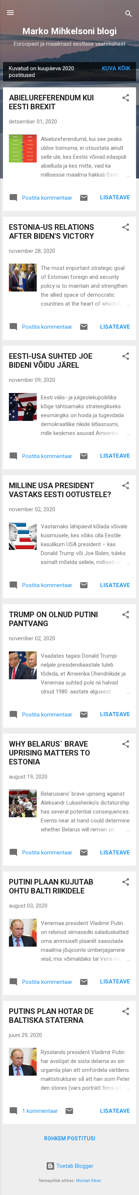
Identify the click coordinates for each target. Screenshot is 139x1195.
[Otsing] (128, 15)
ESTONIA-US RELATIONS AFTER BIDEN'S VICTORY (51, 232)
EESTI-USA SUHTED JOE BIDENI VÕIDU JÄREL (50, 361)
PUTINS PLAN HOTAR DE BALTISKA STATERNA (51, 1016)
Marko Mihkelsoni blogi (69, 31)
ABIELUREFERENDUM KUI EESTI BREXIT (51, 102)
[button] (125, 99)
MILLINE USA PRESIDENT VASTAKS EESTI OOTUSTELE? (60, 490)
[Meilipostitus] (83, 200)
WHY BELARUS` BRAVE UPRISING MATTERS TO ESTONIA (49, 753)
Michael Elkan (88, 1180)
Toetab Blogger (74, 1166)
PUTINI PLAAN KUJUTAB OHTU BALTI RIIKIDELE (51, 886)
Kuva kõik (116, 68)
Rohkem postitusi (69, 1138)
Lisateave (115, 197)
